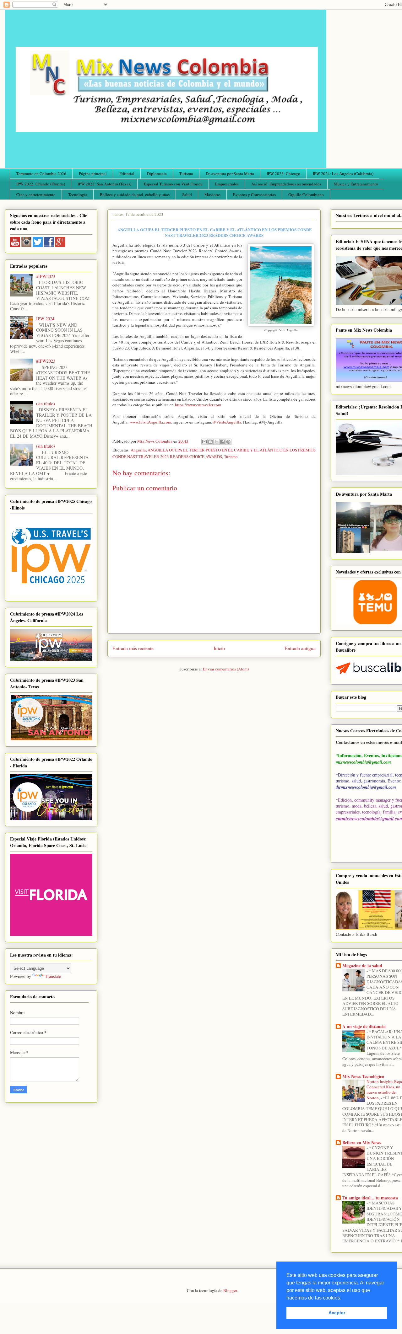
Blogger (230, 1290)
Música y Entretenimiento (356, 184)
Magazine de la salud (362, 965)
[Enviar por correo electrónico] (204, 442)
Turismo (186, 173)
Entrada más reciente (133, 648)
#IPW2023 (45, 276)
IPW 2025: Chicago (283, 173)
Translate (53, 976)
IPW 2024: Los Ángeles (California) (343, 173)
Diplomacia (157, 173)
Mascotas (212, 194)
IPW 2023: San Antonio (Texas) (104, 184)
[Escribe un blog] (210, 442)
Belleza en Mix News (361, 1142)
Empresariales (227, 184)
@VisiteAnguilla (226, 422)
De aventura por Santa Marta (230, 173)
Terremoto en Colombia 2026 (41, 173)
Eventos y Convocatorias (254, 194)
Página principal (93, 173)
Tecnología (77, 194)
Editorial (126, 173)
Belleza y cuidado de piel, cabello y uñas (135, 194)
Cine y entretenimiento (36, 194)
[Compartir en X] (216, 442)
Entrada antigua (300, 648)
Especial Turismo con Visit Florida (173, 184)
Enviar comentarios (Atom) (226, 669)
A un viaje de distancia (364, 1026)
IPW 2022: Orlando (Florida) (40, 184)
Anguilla (138, 450)
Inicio (219, 648)
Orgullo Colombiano (306, 194)
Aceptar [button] (337, 1312)
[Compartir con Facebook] (222, 442)
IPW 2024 (45, 319)
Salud (187, 194)
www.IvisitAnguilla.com (150, 422)
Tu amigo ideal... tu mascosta (370, 1197)
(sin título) (45, 404)
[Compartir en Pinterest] (228, 442)
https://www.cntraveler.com (198, 405)
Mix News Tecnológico (363, 1076)
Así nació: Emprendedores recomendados (286, 184)
